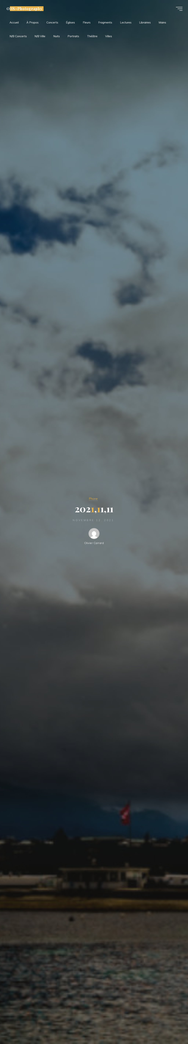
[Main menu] (179, 9)
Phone (93, 499)
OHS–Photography (24, 8)
